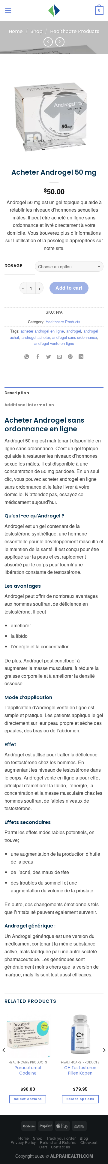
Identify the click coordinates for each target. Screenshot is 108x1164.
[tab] (54, 393)
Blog (84, 1138)
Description (16, 392)
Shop (37, 31)
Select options (28, 1099)
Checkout (89, 1142)
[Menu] (8, 10)
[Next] (104, 1062)
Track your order (61, 1138)
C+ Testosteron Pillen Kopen (80, 1070)
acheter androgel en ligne (42, 331)
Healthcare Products (74, 31)
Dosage (13, 266)
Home (16, 31)
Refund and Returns (58, 1142)
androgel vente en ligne (54, 343)
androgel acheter (36, 337)
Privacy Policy (23, 1142)
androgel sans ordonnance (74, 337)
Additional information (29, 404)
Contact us (60, 1146)
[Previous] (4, 1062)
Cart (43, 1146)
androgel (73, 331)
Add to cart (69, 287)
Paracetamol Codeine (28, 1070)
